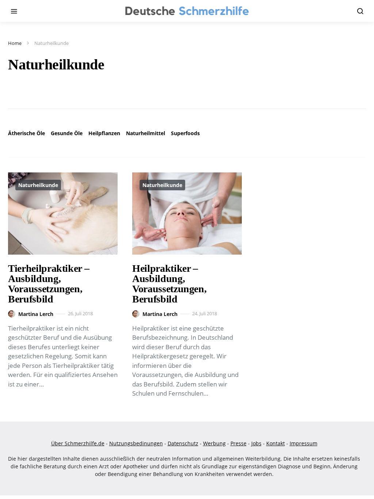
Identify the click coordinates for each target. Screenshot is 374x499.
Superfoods (185, 133)
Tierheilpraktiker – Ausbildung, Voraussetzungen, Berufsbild (48, 284)
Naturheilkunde (38, 185)
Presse (238, 443)
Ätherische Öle (26, 133)
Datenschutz (183, 443)
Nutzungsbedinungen (136, 443)
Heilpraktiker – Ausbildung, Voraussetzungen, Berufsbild (169, 284)
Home (15, 43)
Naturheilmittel (145, 133)
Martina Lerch (35, 314)
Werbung (214, 443)
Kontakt (275, 443)
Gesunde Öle (67, 133)
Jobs (256, 443)
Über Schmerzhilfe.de (77, 443)
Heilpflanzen (104, 133)
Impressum (303, 443)
